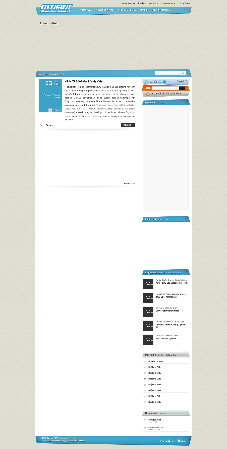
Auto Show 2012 (105, 10)
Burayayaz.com (155, 361)
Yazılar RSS (158, 93)
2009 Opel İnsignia (164, 297)
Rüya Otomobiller (162, 10)
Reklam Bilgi (162, 103)
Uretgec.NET (154, 419)
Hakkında (154, 3)
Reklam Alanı (129, 183)
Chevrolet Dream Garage (167, 311)
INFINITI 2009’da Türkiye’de (83, 81)
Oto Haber (47, 95)
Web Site (180, 322)
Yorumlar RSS (173, 93)
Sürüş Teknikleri (181, 280)
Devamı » (127, 125)
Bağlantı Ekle (171, 355)
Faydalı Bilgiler (161, 280)
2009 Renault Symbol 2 (166, 339)
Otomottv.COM (155, 427)
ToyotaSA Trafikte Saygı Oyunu (170, 325)
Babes (144, 10)
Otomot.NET (52, 438)
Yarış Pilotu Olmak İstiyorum (169, 283)
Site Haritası (79, 441)
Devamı (57, 110)
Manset (159, 294)
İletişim (142, 3)
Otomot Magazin (127, 10)
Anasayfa (54, 74)
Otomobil (56, 95)
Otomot (57, 98)
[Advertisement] (147, 42)
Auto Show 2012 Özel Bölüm (175, 3)
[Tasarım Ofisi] (182, 442)
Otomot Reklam (127, 3)
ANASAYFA (86, 10)
